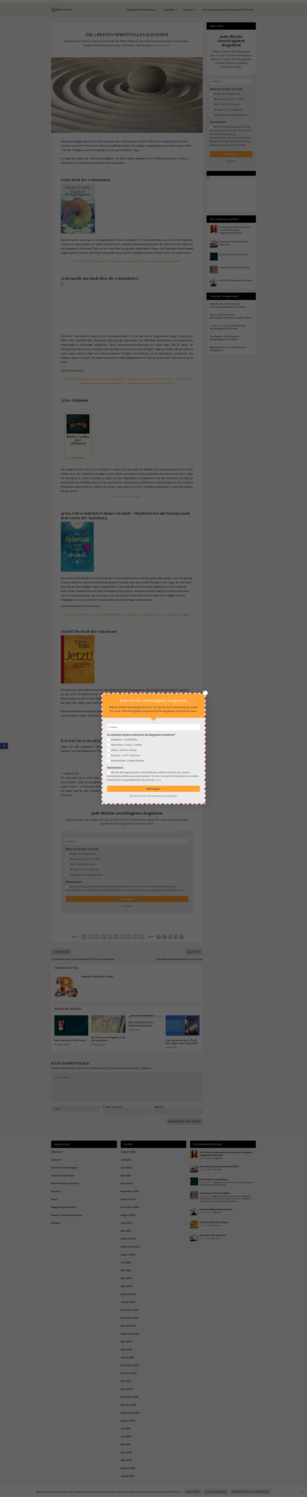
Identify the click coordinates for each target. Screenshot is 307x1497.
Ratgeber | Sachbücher (124, 739)
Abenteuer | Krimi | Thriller (126, 744)
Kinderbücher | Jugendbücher (128, 760)
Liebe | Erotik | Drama (124, 750)
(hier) (158, 779)
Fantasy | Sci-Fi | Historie (125, 755)
